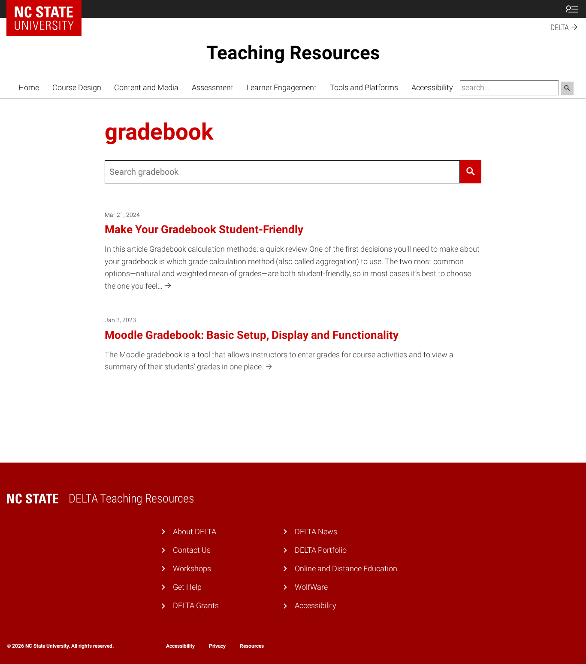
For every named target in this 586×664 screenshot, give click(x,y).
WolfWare (311, 587)
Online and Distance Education (346, 568)
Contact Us (192, 550)
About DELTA (194, 531)
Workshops (192, 568)
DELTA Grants (196, 605)
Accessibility (432, 87)
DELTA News (316, 531)
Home (28, 87)
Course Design (76, 87)
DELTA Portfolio (321, 550)
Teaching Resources (293, 53)
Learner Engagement (282, 87)
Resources (252, 646)
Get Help (187, 587)
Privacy (217, 646)
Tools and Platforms (364, 87)
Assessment (212, 87)
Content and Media (146, 87)
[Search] (471, 171)
